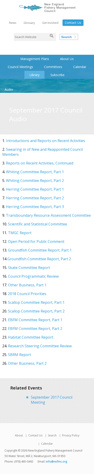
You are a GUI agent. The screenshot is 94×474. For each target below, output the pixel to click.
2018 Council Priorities (26, 293)
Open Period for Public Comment (36, 241)
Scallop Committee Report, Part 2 (36, 311)
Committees (53, 67)
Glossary (29, 23)
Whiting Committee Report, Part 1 (35, 171)
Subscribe (57, 75)
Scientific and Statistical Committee (37, 224)
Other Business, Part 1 (27, 285)
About (19, 435)
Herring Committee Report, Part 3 (35, 206)
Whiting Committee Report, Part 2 (35, 180)
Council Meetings (20, 67)
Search (66, 37)
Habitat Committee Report (30, 337)
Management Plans (34, 59)
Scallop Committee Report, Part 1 (36, 302)
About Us (67, 59)
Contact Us (73, 22)
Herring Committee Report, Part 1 (35, 189)
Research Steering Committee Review (40, 345)
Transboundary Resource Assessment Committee (48, 215)
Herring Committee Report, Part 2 (35, 197)
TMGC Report (19, 232)
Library (34, 75)
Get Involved (50, 23)
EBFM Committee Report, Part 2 (35, 328)
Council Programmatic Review (33, 276)
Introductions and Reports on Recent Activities (45, 140)
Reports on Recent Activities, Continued (39, 163)
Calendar (79, 67)
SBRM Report (19, 354)
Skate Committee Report (29, 267)
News (12, 23)
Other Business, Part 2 (27, 363)
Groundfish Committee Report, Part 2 (39, 258)
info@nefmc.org (56, 461)
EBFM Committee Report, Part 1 (35, 319)
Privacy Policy (70, 435)
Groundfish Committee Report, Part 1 (40, 250)
